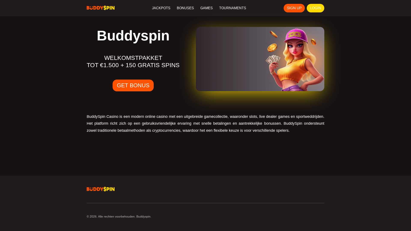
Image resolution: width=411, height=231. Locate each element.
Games (206, 8)
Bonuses (185, 8)
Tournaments (232, 8)
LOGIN (315, 8)
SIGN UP (294, 8)
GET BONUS (133, 85)
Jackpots (161, 8)
